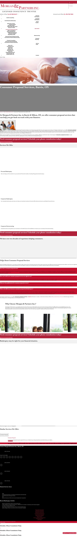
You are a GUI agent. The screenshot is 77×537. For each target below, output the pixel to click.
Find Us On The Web (3, 455)
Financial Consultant (39, 509)
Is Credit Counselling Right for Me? (8, 505)
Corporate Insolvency (39, 511)
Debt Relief (37, 28)
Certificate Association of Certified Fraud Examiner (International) (14, 494)
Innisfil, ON (10, 47)
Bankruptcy (39, 516)
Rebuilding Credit (11, 34)
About (3, 1)
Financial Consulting (11, 40)
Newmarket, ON (10, 50)
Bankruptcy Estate (11, 23)
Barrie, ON (10, 45)
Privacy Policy (2, 522)
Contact (37, 55)
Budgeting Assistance (12, 32)
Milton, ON (10, 48)
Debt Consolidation (12, 30)
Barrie (29, 296)
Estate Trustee (37, 22)
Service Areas (37, 44)
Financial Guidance (12, 33)
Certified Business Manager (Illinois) (8, 495)
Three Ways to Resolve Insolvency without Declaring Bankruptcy (14, 506)
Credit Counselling (10, 17)
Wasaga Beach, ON (10, 54)
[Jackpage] (21, 457)
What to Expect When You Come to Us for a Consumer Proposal (14, 507)
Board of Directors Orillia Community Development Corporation (14, 497)
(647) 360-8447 (7, 462)
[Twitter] (4, 457)
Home (1, 111)
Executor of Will (11, 27)
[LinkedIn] (15, 457)
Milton (52, 296)
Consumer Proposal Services (11, 29)
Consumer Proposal (12, 437)
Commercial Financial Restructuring (12, 37)
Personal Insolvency (39, 512)
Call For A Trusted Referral (6, 142)
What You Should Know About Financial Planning (11, 503)
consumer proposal (15, 272)
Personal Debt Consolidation (40, 517)
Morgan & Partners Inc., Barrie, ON (9, 521)
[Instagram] (9, 457)
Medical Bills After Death (12, 26)
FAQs (5, 2)
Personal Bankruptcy (37, 16)
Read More (10, 440)
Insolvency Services (39, 510)
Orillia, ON (10, 51)
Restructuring (37, 35)
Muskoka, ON (10, 49)
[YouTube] (12, 457)
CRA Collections (39, 518)
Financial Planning (37, 39)
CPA (3, 496)
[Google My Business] (1, 465)
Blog (3, 3)
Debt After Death (11, 25)
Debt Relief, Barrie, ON (8, 111)
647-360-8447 (13, 14)
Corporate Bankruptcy (37, 19)
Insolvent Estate (12, 24)
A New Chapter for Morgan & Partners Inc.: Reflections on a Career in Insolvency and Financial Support (21, 504)
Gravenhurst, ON (10, 46)
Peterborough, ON (10, 53)
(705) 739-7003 (7, 451)
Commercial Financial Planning (11, 42)
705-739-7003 (69, 14)
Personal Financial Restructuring (12, 36)
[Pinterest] (7, 457)
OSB (3, 493)
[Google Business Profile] (18, 457)
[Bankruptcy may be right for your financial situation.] (38, 425)
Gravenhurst (57, 296)
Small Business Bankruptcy (10, 20)
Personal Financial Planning (11, 41)
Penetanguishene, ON (10, 52)
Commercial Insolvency (39, 513)
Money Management (11, 31)
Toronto (61, 296)
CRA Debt (40, 519)
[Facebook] (1, 457)
